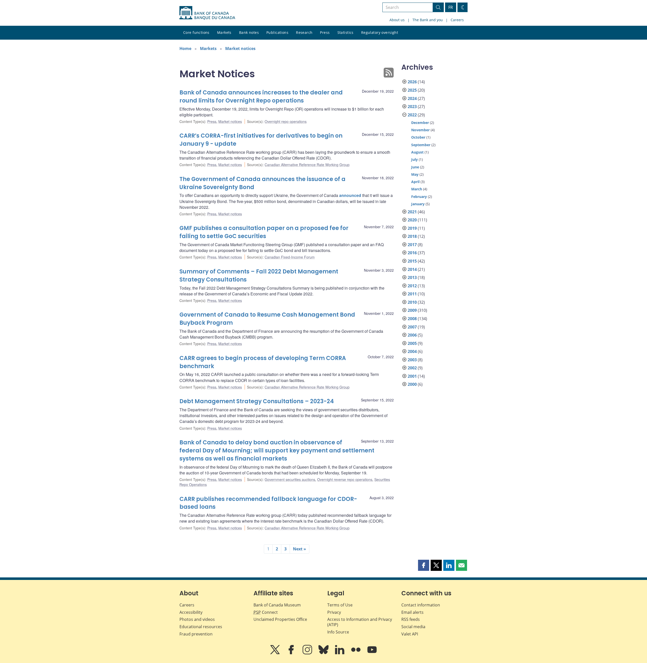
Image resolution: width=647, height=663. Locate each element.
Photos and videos (197, 619)
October (418, 137)
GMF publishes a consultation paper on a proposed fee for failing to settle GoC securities (264, 232)
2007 (412, 327)
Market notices (240, 48)
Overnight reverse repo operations (344, 479)
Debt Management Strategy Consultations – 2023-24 (256, 401)
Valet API (409, 634)
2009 (412, 310)
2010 (412, 302)
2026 (412, 82)
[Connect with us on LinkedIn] (340, 653)
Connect (265, 612)
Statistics (345, 32)
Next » (299, 549)
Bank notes (249, 32)
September (420, 144)
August (417, 152)
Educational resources (200, 626)
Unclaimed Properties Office (280, 619)
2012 (412, 286)
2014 (412, 269)
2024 (412, 98)
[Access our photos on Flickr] (356, 653)
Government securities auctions (290, 479)
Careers (457, 19)
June (415, 167)
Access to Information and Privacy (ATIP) (359, 622)
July (414, 159)
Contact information (420, 605)
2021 (412, 212)
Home (185, 48)
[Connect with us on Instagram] (308, 653)
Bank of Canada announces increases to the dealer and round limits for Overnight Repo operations (261, 97)
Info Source (338, 632)
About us (397, 19)
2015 (412, 261)
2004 (412, 351)
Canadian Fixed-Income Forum (290, 257)
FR (450, 7)
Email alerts (412, 612)
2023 (412, 106)
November (420, 130)
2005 (412, 343)
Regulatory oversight (379, 32)
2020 (412, 220)
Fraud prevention (196, 634)
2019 (412, 228)
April (415, 181)
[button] (423, 565)
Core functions (196, 32)
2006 (412, 335)
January (418, 203)
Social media (413, 626)
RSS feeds (410, 619)
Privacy (334, 612)
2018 (412, 236)
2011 (412, 294)
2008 (412, 318)
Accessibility (190, 612)
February (419, 196)
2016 (412, 253)
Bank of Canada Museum (277, 605)
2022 (412, 115)
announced (350, 195)
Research (304, 32)
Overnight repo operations (286, 121)
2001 (412, 376)
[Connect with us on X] (275, 653)
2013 (412, 277)
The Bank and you (427, 19)
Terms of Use (340, 605)
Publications (277, 32)
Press (325, 32)
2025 (412, 90)
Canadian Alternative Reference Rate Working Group (307, 164)
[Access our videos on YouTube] (372, 653)
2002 (412, 368)
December (420, 122)
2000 (412, 384)
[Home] (207, 13)
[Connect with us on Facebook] (292, 653)
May (415, 174)
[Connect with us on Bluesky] (324, 653)
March (416, 189)
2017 (412, 244)
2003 (412, 360)
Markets (224, 32)
